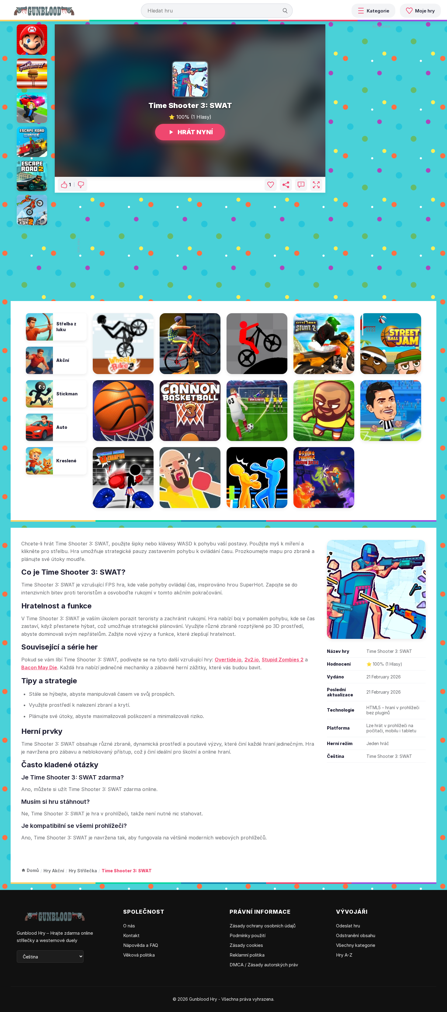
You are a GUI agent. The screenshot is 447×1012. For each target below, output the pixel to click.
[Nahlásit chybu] (301, 185)
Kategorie (378, 11)
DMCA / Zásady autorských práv (264, 965)
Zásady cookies (246, 945)
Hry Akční (53, 870)
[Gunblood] (44, 10)
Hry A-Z (344, 955)
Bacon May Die (39, 667)
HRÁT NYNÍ (195, 132)
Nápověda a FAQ (140, 945)
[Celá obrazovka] (316, 185)
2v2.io (251, 660)
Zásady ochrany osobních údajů (263, 926)
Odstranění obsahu (355, 935)
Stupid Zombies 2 (282, 660)
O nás (129, 926)
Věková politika (139, 955)
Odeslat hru (348, 926)
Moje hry (425, 11)
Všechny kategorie (355, 945)
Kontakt (131, 935)
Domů (33, 870)
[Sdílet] (286, 185)
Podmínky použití (247, 935)
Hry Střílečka (83, 870)
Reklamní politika (247, 955)
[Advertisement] (192, 245)
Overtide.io (228, 660)
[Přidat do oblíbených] (271, 185)
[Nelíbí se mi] (81, 184)
